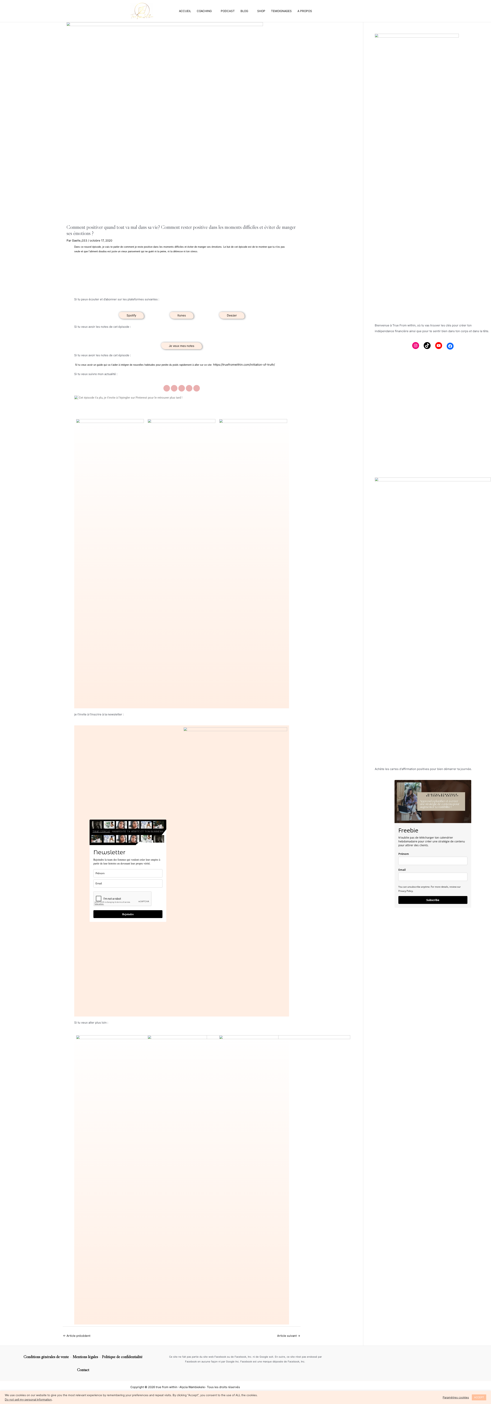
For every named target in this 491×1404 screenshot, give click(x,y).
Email (402, 870)
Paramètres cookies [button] (456, 1397)
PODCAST (228, 11)
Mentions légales (85, 1356)
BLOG (244, 11)
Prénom (403, 854)
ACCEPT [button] (479, 1397)
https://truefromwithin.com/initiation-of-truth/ (244, 364)
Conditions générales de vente (46, 1356)
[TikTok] (427, 345)
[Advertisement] (433, 442)
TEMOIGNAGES (281, 11)
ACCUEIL (185, 11)
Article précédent (76, 1336)
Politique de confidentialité (122, 1356)
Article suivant (288, 1336)
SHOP (261, 11)
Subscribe (432, 900)
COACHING (204, 11)
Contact (83, 1369)
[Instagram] (415, 345)
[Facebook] (450, 346)
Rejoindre (128, 914)
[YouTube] (438, 345)
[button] (131, 315)
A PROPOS (304, 11)
